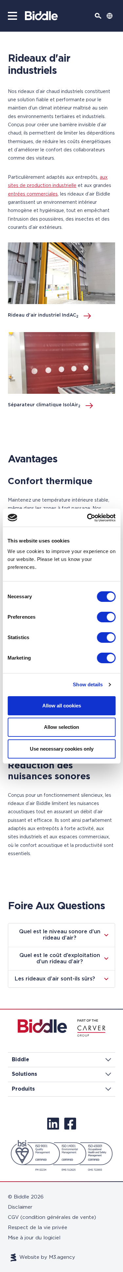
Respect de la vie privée (37, 1227)
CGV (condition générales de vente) (52, 1217)
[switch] (106, 617)
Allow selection (61, 727)
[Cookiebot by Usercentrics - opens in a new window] (87, 517)
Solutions (24, 1074)
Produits (23, 1089)
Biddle (20, 1059)
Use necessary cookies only (61, 749)
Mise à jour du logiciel (34, 1237)
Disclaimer (20, 1207)
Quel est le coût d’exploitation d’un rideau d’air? (59, 958)
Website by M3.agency (47, 1257)
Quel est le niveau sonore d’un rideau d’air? (59, 935)
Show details (88, 684)
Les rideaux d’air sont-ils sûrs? (55, 978)
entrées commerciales (33, 194)
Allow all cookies (61, 705)
